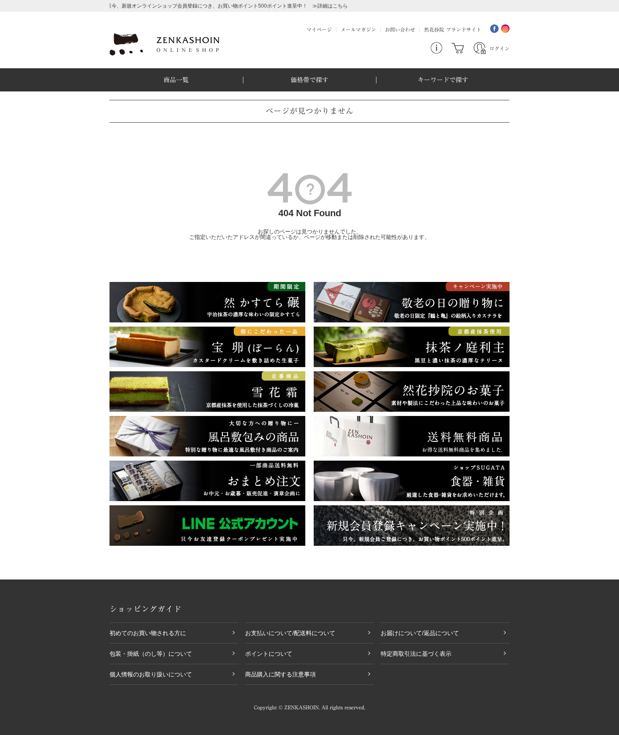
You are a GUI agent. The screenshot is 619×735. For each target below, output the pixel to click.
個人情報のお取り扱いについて (150, 674)
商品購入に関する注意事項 (280, 674)
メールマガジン (358, 29)
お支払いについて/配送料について (290, 633)
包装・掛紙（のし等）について (150, 653)
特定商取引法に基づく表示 (416, 653)
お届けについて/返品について (420, 633)
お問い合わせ (400, 29)
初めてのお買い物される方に (147, 633)
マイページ (319, 29)
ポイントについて (268, 653)
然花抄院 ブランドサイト (452, 29)
